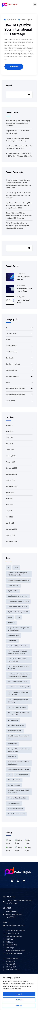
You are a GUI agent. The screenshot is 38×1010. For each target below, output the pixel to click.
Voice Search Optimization (15, 809)
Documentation (11, 346)
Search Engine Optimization (15, 388)
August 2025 (10, 492)
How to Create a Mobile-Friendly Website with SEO (17, 660)
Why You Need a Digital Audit (16, 814)
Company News (11, 333)
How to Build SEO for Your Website (18, 646)
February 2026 (11, 456)
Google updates (11, 370)
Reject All (19, 1005)
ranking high (12, 756)
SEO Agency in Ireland (22, 775)
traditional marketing (14, 803)
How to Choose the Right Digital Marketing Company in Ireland (17, 652)
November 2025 (11, 474)
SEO (9, 775)
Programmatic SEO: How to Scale (24, 289)
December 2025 (11, 468)
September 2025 (11, 486)
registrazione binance (13, 203)
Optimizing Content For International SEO (18, 737)
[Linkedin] (12, 881)
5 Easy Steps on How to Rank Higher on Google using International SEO (19, 205)
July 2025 (9, 499)
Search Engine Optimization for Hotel (18, 769)
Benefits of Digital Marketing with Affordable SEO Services (17, 574)
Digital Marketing (13, 591)
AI (6, 327)
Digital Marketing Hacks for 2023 (17, 607)
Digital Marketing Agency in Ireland (18, 596)
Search (9, 85)
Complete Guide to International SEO (18, 580)
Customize (19, 1000)
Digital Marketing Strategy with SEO (18, 612)
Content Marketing (13, 586)
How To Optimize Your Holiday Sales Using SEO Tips (18, 693)
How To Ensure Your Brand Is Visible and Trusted (18, 668)
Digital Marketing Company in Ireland (18, 601)
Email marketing (11, 352)
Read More (14, 66)
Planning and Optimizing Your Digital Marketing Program (18, 750)
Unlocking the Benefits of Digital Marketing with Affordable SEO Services (17, 225)
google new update (13, 635)
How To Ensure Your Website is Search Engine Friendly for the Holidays (19, 675)
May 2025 (9, 511)
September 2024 (11, 541)
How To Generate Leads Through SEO (18, 687)
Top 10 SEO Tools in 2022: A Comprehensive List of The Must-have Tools (18, 195)
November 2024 (11, 529)
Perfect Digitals (26, 20)
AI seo (16, 567)
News (8, 382)
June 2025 (9, 505)
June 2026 (9, 431)
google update (12, 641)
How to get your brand (23, 301)
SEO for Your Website (14, 780)
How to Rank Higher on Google (17, 707)
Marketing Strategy (12, 376)
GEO (19, 617)
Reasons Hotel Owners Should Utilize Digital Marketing (18, 763)
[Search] (29, 248)
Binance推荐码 (11, 213)
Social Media (10, 401)
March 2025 (10, 523)
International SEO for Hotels (16, 725)
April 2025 (9, 517)
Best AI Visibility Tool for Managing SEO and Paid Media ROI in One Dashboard (18, 123)
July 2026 (9, 425)
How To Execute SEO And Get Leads (18, 682)
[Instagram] (18, 881)
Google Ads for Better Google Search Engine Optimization (18, 629)
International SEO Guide (14, 731)
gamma (10, 617)
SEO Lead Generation (14, 785)
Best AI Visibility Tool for (23, 278)
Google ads (10, 358)
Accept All (19, 994)
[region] (19, 992)
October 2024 (10, 535)
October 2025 (10, 480)
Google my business (13, 364)
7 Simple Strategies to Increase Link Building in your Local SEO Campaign (19, 215)
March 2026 (10, 450)
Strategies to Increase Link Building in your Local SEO (18, 792)
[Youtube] (24, 881)
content (8, 340)
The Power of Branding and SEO (17, 798)
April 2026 (9, 444)
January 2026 (10, 462)
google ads (11, 622)
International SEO (13, 720)
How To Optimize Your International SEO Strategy (18, 30)
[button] (35, 4)
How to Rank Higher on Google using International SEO (18, 714)
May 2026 (9, 438)
